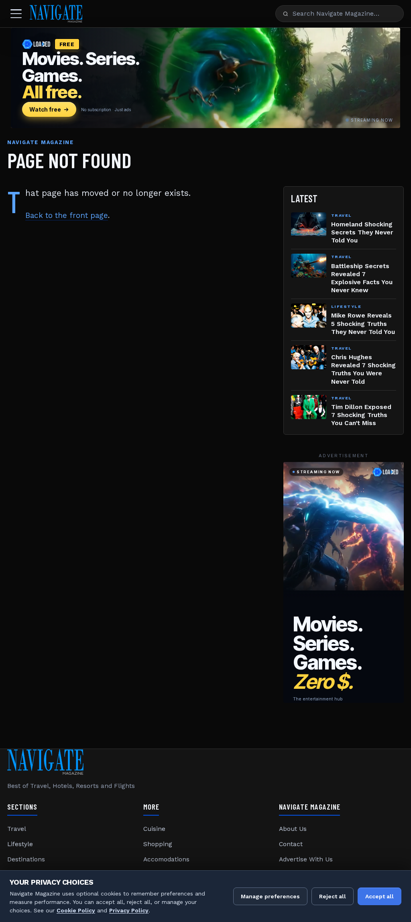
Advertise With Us (306, 859)
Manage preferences (270, 896)
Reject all (332, 896)
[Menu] (16, 14)
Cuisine (154, 828)
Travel (16, 828)
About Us (293, 828)
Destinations (26, 859)
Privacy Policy (129, 910)
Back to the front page (66, 215)
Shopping (157, 844)
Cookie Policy (76, 910)
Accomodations (166, 859)
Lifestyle (20, 844)
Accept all (379, 896)
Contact (291, 844)
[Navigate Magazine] (56, 13)
